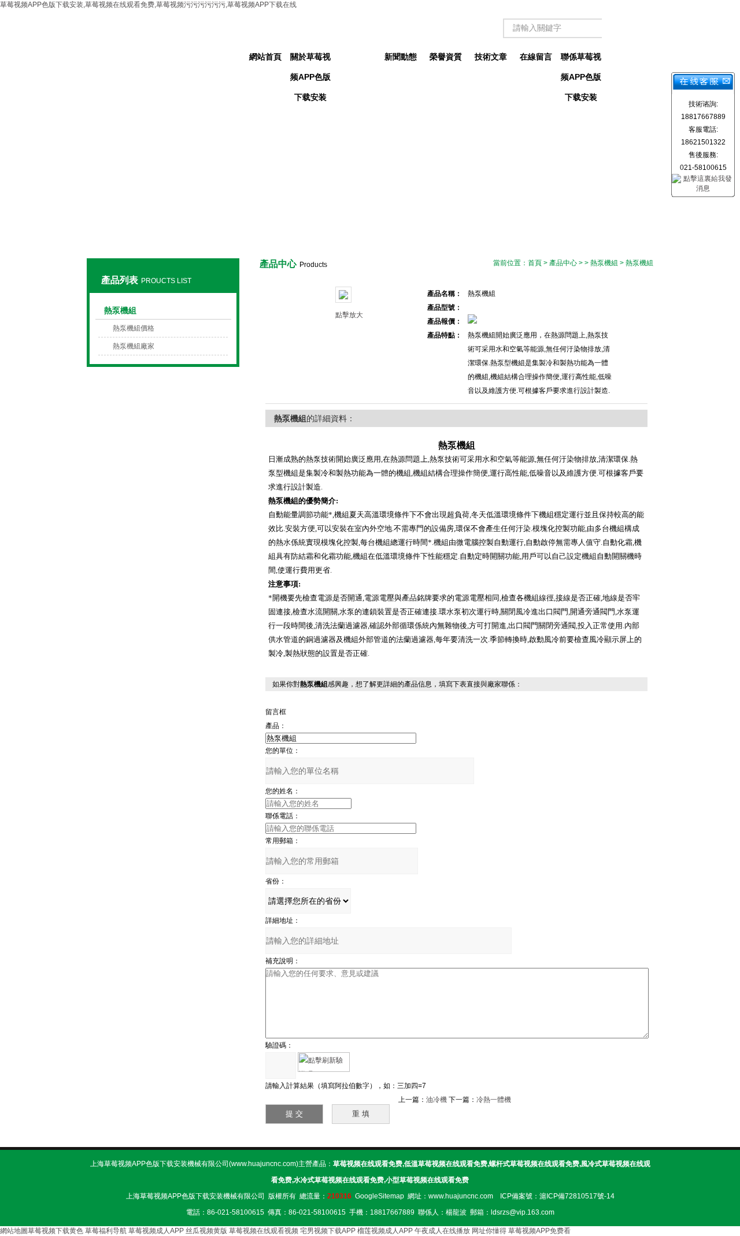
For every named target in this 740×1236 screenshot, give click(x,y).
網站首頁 (265, 56)
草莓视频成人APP (156, 1231)
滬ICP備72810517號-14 (577, 1196)
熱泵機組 (120, 310)
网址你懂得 (489, 1231)
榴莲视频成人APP (385, 1231)
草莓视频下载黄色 (55, 1231)
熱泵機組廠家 (133, 346)
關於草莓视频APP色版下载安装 (310, 59)
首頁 (535, 263)
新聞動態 (400, 56)
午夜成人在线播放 (442, 1231)
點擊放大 (349, 315)
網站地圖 (14, 1231)
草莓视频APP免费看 (539, 1231)
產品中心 (355, 56)
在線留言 (536, 56)
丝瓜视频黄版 (206, 1231)
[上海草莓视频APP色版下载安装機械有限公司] (163, 46)
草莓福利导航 (106, 1231)
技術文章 (491, 56)
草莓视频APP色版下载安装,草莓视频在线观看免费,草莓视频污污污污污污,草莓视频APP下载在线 (148, 5)
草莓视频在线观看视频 (263, 1231)
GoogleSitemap (379, 1196)
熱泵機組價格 (133, 328)
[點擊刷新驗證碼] (324, 1062)
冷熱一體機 (493, 1100)
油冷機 (436, 1100)
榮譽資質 (446, 56)
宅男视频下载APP (328, 1231)
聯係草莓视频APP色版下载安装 (581, 59)
